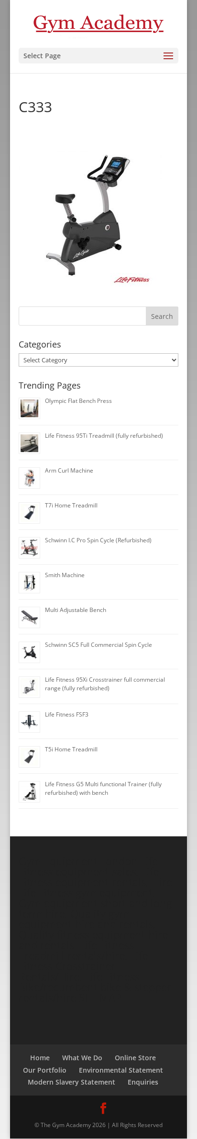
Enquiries (143, 1081)
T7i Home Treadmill (71, 505)
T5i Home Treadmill (71, 749)
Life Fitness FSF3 (66, 714)
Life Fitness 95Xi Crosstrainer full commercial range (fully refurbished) (105, 683)
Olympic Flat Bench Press (78, 401)
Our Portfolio (44, 1070)
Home (40, 1057)
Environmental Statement (121, 1070)
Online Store (135, 1057)
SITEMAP (100, 997)
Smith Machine (65, 575)
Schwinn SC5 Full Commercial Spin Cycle (98, 645)
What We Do (82, 1057)
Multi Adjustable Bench (75, 610)
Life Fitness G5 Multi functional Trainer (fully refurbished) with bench (103, 788)
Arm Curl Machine (69, 470)
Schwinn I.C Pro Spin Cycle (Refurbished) (98, 540)
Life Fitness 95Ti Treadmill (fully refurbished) (104, 436)
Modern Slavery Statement (71, 1081)
